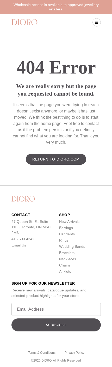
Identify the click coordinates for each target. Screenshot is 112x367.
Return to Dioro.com (56, 159)
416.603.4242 (22, 239)
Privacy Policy (74, 353)
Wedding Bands (72, 246)
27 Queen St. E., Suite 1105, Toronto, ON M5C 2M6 (31, 227)
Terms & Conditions (41, 353)
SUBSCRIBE (56, 325)
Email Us (18, 245)
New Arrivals (69, 221)
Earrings (66, 228)
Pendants (67, 234)
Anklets (65, 271)
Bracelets (66, 253)
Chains (65, 265)
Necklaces (67, 259)
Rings (64, 240)
